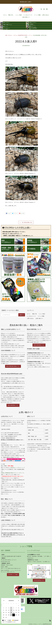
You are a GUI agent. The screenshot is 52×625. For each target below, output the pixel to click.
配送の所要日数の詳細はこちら (13, 366)
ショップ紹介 (42, 313)
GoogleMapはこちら (39, 580)
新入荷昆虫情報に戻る (27, 222)
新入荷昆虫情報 (36, 35)
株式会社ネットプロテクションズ (17, 467)
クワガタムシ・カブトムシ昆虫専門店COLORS (41, 624)
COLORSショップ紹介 (13, 574)
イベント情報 (41, 316)
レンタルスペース (31, 316)
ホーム (28, 313)
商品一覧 (34, 313)
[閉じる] (20, 597)
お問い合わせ (30, 318)
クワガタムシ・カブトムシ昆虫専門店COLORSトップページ (20, 35)
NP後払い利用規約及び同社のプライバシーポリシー (12, 472)
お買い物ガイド (39, 318)
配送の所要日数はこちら (39, 345)
